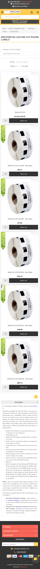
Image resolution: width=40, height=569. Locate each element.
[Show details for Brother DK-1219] (20, 91)
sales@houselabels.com (21, 4)
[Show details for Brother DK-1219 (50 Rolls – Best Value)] (20, 304)
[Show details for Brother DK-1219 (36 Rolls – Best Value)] (20, 251)
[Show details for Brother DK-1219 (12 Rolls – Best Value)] (20, 144)
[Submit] (3, 17)
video (32, 488)
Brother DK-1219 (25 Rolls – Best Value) (20, 219)
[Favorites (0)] (34, 12)
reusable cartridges (13, 500)
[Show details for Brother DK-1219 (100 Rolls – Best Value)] (20, 358)
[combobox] (20, 17)
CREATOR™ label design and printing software (20, 21)
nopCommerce (23, 567)
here (19, 508)
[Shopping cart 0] (37, 12)
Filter (1, 286)
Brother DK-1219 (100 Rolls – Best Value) (20, 379)
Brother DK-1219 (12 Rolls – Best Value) (20, 165)
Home (4, 28)
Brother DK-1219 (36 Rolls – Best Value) (20, 272)
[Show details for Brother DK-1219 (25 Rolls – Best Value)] (20, 198)
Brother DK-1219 (20, 112)
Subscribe (36, 544)
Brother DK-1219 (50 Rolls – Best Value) (20, 325)
